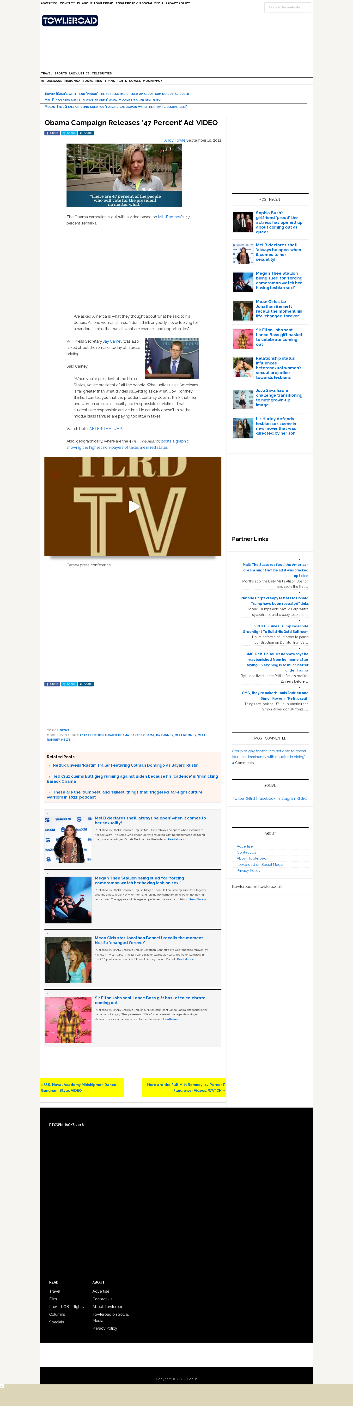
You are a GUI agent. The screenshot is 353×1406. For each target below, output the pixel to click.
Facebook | (268, 798)
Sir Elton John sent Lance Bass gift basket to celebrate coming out (279, 337)
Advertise (245, 846)
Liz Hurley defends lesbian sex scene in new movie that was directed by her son (276, 426)
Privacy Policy (248, 870)
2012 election (92, 735)
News (64, 730)
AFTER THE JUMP (105, 428)
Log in (192, 1379)
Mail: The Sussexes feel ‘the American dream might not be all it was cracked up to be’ (276, 570)
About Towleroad (252, 858)
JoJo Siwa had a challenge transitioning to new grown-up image (279, 397)
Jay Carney (112, 341)
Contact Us (246, 852)
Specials (56, 1322)
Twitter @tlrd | (245, 798)
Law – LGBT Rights (66, 1306)
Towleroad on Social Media (260, 864)
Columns (57, 1314)
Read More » (176, 839)
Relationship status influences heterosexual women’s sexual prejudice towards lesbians (279, 368)
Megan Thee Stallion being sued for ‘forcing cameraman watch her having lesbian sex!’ (115, 106)
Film (53, 1299)
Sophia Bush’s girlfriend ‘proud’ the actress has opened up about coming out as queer (116, 93)
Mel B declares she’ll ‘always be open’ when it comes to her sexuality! (103, 100)
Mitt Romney (169, 217)
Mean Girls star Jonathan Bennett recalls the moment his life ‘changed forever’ (279, 308)
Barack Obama (117, 735)
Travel (54, 1291)
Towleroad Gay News (177, 20)
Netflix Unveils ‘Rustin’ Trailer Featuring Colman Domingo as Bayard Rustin (126, 765)
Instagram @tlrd (292, 798)
